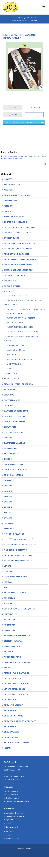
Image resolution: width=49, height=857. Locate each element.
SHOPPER (8, 651)
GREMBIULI (9, 395)
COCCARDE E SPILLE (13, 464)
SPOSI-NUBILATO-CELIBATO (17, 195)
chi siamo (10, 832)
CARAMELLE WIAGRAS (14, 443)
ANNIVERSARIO (11, 200)
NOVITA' (8, 179)
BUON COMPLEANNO (14, 475)
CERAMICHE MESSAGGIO (15, 222)
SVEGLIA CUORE (11, 238)
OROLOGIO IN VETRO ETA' (16, 275)
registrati (9, 820)
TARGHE (8, 459)
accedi (8, 823)
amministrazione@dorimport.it (17, 801)
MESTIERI (8, 190)
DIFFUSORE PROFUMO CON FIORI (19, 227)
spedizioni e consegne (15, 816)
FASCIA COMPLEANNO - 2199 (20, 327)
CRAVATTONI (10, 427)
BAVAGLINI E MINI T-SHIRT (16, 576)
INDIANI (7, 748)
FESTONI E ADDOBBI (13, 432)
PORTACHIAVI (10, 448)
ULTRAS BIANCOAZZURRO (16, 683)
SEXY (9, 368)
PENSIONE (9, 206)
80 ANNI (8, 512)
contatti (9, 835)
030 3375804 (12, 795)
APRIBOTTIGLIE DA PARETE (16, 254)
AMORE (7, 667)
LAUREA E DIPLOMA (16, 350)
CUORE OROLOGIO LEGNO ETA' (18, 270)
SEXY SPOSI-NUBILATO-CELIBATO (20, 721)
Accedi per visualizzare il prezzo (24, 122)
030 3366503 (12, 791)
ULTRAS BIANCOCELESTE (16, 694)
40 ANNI (8, 491)
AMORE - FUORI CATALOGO (16, 673)
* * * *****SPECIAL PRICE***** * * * (20, 539)
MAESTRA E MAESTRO (14, 216)
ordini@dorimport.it (12, 798)
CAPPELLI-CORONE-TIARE (16, 411)
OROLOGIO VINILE (12, 286)
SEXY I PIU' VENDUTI (13, 705)
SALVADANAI (10, 619)
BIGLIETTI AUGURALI (13, 641)
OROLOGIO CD (10, 280)
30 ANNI (8, 485)
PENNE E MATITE (12, 630)
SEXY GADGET (11, 710)
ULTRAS (7, 566)
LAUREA (7, 211)
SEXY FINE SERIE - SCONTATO (18, 555)
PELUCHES (9, 528)
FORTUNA (8, 603)
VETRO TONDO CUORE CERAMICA (20, 259)
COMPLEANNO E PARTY (17, 345)
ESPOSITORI (12, 373)
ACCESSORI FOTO (12, 657)
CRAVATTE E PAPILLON (14, 421)
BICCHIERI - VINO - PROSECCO (18, 384)
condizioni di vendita (14, 813)
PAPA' (6, 587)
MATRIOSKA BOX (12, 646)
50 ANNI (8, 496)
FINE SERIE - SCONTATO (15, 550)
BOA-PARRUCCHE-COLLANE (17, 662)
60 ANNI (8, 502)
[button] (41, 87)
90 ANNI (8, 518)
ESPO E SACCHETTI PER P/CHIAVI (20, 609)
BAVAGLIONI (9, 389)
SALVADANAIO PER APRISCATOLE (19, 243)
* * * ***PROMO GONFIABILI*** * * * (20, 544)
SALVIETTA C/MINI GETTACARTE (19, 248)
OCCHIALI (8, 405)
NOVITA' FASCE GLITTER (17, 295)
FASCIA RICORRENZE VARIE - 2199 (22, 331)
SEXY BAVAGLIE (11, 732)
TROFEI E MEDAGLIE (13, 453)
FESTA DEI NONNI (12, 184)
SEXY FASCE (10, 726)
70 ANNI (8, 507)
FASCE (7, 291)
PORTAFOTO (10, 625)
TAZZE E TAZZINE (12, 378)
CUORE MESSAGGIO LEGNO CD (18, 264)
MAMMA (8, 582)
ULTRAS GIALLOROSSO (14, 689)
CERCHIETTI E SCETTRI (15, 416)
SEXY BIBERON (11, 737)
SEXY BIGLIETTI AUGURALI (16, 742)
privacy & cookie (12, 838)
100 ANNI (8, 523)
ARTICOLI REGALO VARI (15, 592)
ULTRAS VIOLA (11, 699)
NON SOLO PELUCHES (14, 534)
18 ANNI (7, 480)
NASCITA (8, 571)
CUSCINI (8, 437)
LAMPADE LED (10, 614)
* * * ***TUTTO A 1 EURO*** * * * (18, 560)
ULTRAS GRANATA (12, 678)
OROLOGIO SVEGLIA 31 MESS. (18, 232)
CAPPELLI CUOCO (12, 400)
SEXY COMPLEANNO (13, 716)
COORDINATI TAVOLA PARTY (17, 469)
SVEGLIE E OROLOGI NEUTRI (17, 635)
